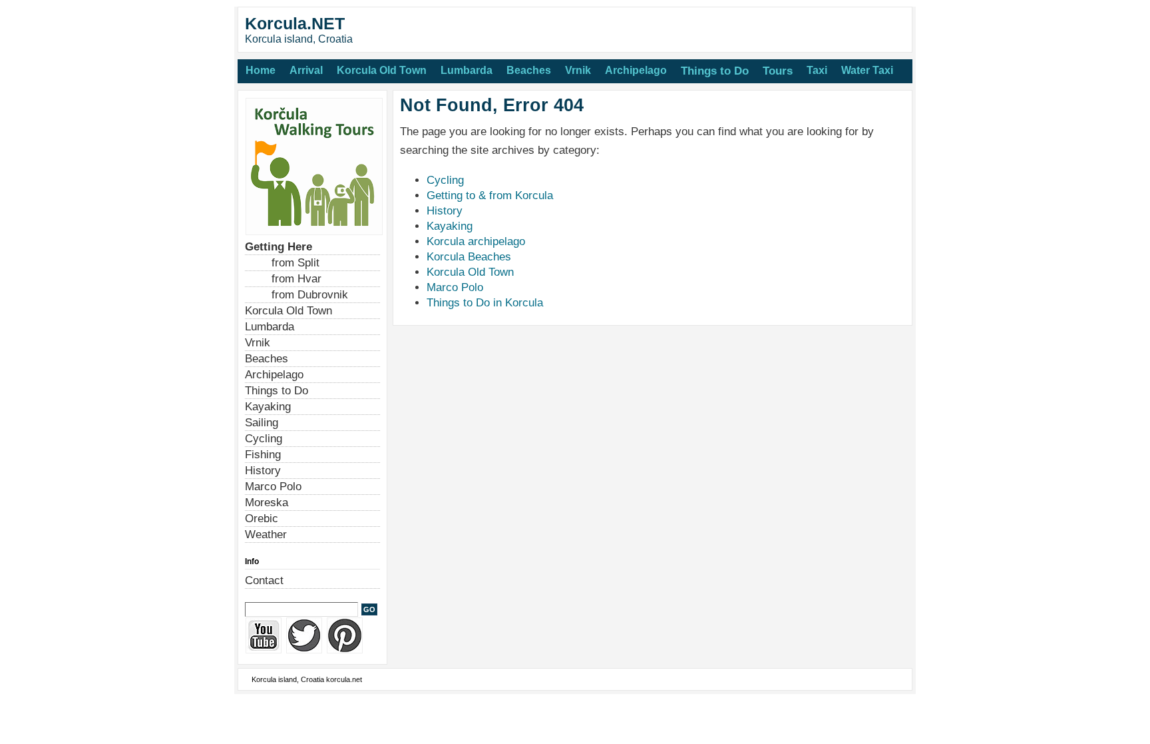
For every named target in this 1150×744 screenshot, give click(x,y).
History (445, 210)
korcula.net (344, 679)
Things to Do (715, 71)
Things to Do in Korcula (485, 302)
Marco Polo (455, 287)
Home (261, 70)
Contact (264, 580)
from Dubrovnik (310, 294)
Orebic (261, 518)
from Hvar (296, 278)
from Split (295, 262)
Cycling (445, 180)
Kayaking (450, 226)
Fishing (263, 454)
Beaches (528, 70)
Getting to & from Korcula (490, 195)
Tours (778, 71)
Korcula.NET (295, 23)
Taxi (817, 70)
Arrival (306, 70)
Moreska (266, 502)
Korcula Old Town (382, 70)
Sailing (261, 422)
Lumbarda (466, 70)
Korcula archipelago (476, 241)
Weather (266, 534)
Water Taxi (867, 70)
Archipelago (636, 70)
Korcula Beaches (469, 256)
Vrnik (578, 70)
